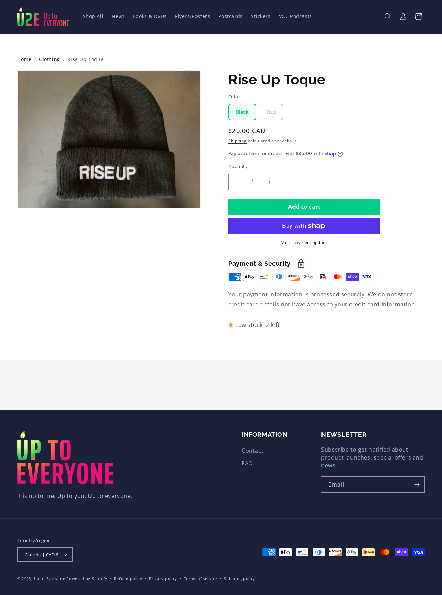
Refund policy (128, 578)
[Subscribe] (416, 484)
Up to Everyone (49, 578)
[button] (388, 16)
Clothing (49, 59)
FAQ (247, 463)
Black (242, 111)
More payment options (304, 242)
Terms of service (200, 578)
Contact (252, 450)
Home (24, 59)
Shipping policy (240, 578)
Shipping (237, 141)
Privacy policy (163, 578)
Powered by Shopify (86, 578)
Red (271, 111)
